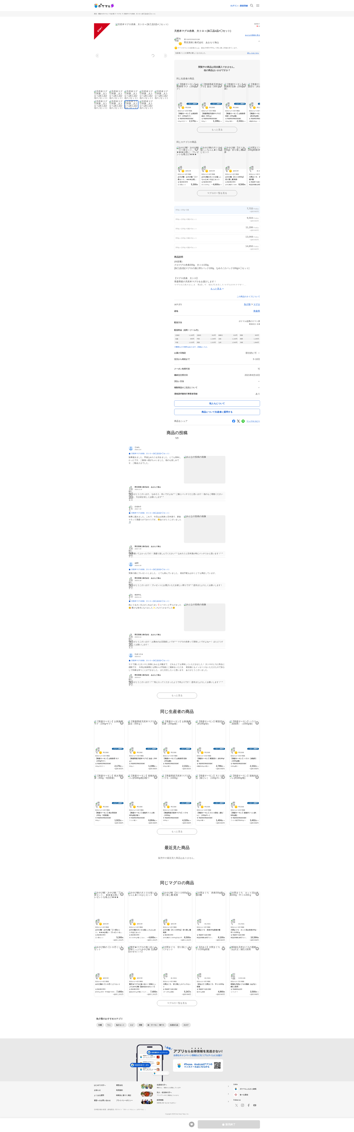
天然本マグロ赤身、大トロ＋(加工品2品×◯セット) (139, 14)
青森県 (256, 311)
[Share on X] (238, 421)
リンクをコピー (253, 421)
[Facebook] (249, 1105)
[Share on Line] (243, 421)
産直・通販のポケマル (101, 14)
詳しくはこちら (253, 53)
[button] (217, 41)
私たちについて (217, 403)
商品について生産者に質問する (217, 412)
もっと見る (217, 129)
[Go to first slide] (165, 56)
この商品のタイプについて (248, 296)
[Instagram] (243, 1105)
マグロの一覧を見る (217, 193)
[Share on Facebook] (233, 421)
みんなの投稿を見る (252, 35)
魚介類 (112, 14)
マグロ (119, 14)
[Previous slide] (98, 56)
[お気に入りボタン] (196, 85)
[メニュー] (258, 5)
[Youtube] (255, 1105)
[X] (236, 1105)
